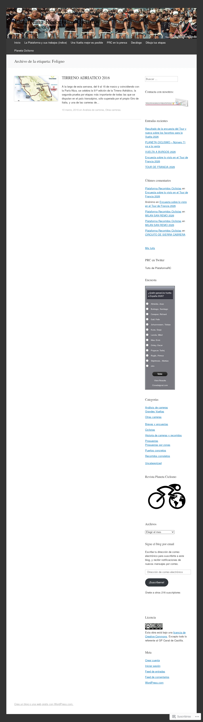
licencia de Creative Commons (165, 634)
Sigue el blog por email (159, 544)
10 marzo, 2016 (70, 109)
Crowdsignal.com (160, 385)
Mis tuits (150, 248)
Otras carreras (113, 109)
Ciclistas (150, 430)
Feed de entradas (155, 671)
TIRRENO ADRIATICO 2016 (86, 77)
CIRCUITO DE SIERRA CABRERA (165, 234)
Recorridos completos (157, 456)
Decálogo (136, 42)
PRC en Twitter (154, 260)
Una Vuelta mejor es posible (87, 42)
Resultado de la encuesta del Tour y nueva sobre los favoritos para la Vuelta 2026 (165, 132)
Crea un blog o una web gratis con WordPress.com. (43, 704)
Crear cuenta (152, 660)
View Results (160, 380)
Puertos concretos (155, 450)
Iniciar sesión (152, 666)
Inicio (17, 42)
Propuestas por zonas (157, 445)
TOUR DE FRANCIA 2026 (160, 167)
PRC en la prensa (117, 42)
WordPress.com (154, 682)
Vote (159, 374)
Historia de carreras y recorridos (163, 435)
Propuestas (151, 441)
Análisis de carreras (93, 109)
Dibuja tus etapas (156, 42)
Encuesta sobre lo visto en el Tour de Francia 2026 (166, 204)
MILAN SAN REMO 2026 (159, 215)
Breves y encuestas (156, 424)
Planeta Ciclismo (24, 50)
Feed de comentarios (157, 677)
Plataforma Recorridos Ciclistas (163, 188)
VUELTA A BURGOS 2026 (160, 152)
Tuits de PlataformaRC (158, 268)
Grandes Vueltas (154, 411)
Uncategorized (153, 463)
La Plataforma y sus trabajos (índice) (45, 42)
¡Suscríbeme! (156, 582)
